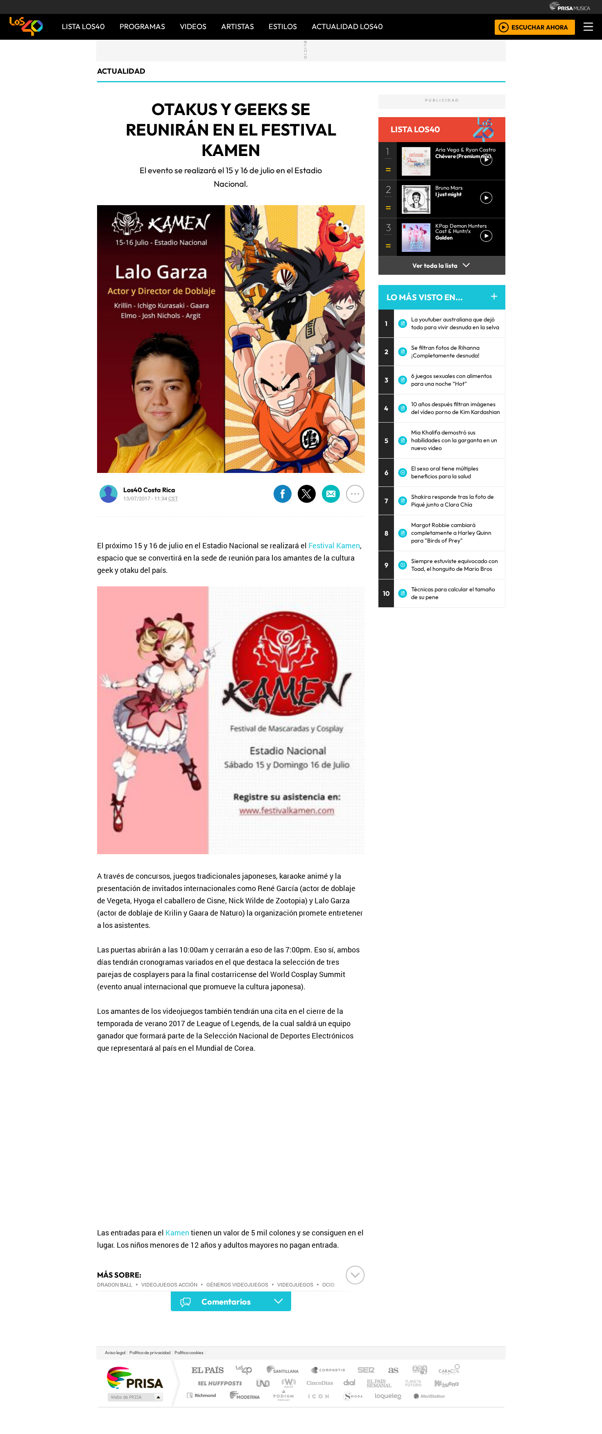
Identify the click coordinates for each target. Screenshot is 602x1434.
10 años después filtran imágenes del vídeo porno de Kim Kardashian (455, 408)
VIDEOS (193, 26)
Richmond (202, 1405)
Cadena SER (366, 1371)
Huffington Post (218, 1383)
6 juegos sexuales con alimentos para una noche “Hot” (451, 379)
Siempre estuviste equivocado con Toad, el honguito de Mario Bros (454, 564)
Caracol (449, 1371)
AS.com (392, 1371)
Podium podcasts (202, 1393)
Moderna (242, 1405)
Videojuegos (295, 1284)
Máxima (371, 1383)
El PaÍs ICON (317, 1405)
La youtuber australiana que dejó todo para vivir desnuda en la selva (455, 323)
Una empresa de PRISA (134, 1377)
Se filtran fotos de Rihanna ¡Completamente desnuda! (445, 351)
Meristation (424, 1405)
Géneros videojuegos (237, 1284)
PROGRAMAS (142, 26)
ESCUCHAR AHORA (539, 26)
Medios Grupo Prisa (134, 1397)
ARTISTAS (237, 26)
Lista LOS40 (83, 26)
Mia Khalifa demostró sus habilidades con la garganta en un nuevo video (454, 440)
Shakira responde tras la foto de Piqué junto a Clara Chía (452, 500)
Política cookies (189, 1352)
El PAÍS (207, 1371)
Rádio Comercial (461, 1405)
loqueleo (385, 1405)
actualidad (121, 71)
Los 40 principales (246, 1371)
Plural (281, 1405)
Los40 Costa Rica (149, 490)
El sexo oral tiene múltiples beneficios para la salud (444, 472)
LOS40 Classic (396, 1383)
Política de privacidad (149, 1352)
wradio (287, 1383)
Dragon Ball (114, 1284)
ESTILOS (283, 26)
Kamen (177, 1232)
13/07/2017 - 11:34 (150, 498)
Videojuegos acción (169, 1284)
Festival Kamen (334, 545)
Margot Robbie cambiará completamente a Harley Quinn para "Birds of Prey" (451, 532)
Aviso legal (115, 1352)
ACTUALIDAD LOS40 (347, 26)
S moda (350, 1405)
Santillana (285, 1371)
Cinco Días (318, 1383)
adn (419, 1371)
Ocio (328, 1284)
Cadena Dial (421, 1383)
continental (349, 1383)
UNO (263, 1383)
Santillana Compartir (328, 1371)
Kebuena (450, 1383)
